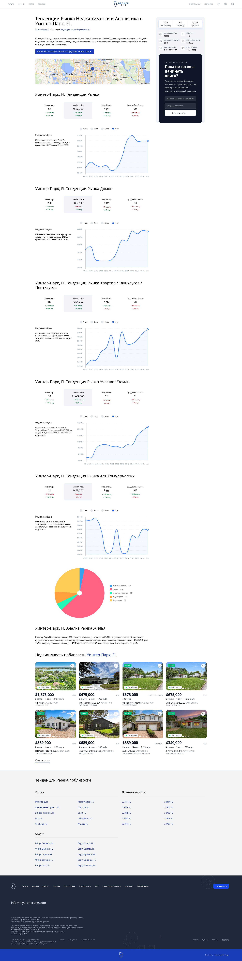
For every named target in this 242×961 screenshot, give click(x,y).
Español (215, 940)
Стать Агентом (221, 886)
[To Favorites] (72, 666)
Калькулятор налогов (112, 886)
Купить (25, 886)
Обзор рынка (85, 886)
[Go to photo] (53, 688)
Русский (205, 940)
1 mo (85, 129)
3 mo (96, 129)
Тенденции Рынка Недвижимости (74, 29)
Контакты (129, 886)
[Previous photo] (38, 676)
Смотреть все (42, 760)
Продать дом (142, 886)
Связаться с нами (88, 940)
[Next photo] (73, 676)
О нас (62, 940)
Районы (46, 886)
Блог (97, 886)
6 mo (107, 129)
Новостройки (69, 886)
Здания (56, 886)
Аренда (35, 886)
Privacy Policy (72, 940)
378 (166, 22)
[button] (92, 68)
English (195, 940)
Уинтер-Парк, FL (42, 29)
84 (180, 22)
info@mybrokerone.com (28, 903)
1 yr (116, 129)
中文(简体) (225, 940)
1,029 (195, 22)
